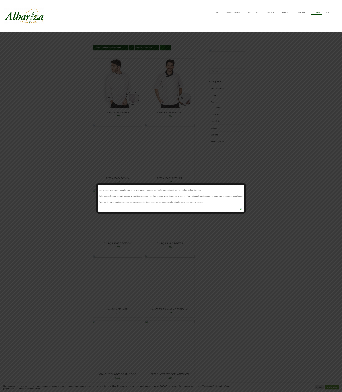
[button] (334, 12)
